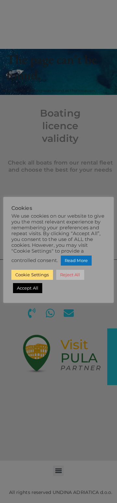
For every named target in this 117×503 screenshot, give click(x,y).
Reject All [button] (70, 274)
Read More (76, 260)
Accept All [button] (27, 288)
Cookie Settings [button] (32, 274)
